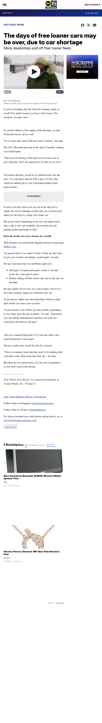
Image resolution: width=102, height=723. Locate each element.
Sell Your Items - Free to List (34, 446)
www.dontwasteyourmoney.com (20, 420)
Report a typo (10, 427)
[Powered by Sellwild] (60, 603)
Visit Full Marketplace (52, 445)
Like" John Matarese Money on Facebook (25, 396)
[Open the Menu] (4, 4)
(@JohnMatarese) (37, 409)
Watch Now (92, 4)
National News (14, 24)
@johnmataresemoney (42, 403)
